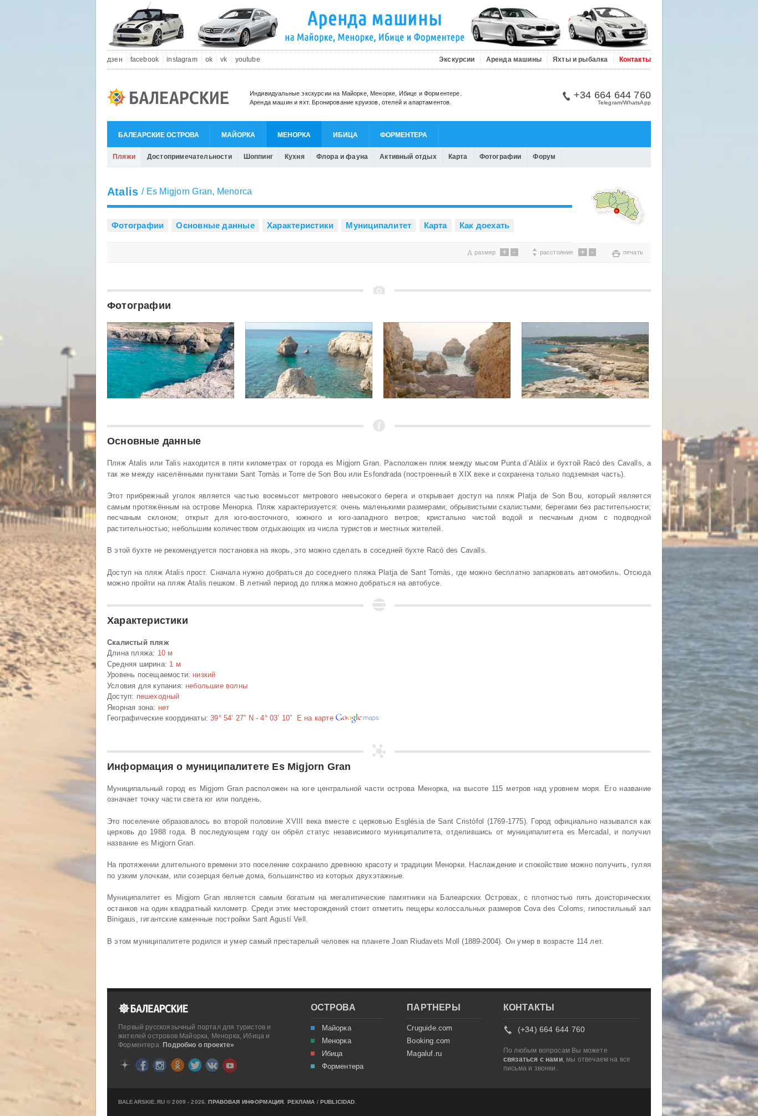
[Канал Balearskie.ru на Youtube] (230, 1065)
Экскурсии (457, 59)
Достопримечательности (189, 157)
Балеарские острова (158, 135)
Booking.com (428, 1041)
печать (633, 252)
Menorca (234, 191)
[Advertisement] (237, 252)
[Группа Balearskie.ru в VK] (212, 1065)
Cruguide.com (429, 1028)
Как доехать (484, 225)
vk (223, 59)
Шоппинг (258, 157)
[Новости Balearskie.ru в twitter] (194, 1065)
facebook (144, 59)
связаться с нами (533, 1059)
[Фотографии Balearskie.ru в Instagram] (159, 1065)
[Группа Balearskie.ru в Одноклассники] (177, 1065)
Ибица (345, 135)
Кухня (295, 157)
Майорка (238, 135)
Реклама (301, 1102)
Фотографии (500, 157)
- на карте (273, 718)
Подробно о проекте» (198, 1045)
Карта (458, 157)
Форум (544, 157)
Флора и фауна (342, 157)
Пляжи (124, 157)
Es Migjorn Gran (179, 191)
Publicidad (337, 1102)
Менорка (294, 135)
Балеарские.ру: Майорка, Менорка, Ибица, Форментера (171, 99)
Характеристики (300, 225)
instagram (182, 59)
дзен (115, 59)
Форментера (403, 135)
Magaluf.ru (424, 1054)
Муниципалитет (378, 225)
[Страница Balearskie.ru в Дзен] (125, 1065)
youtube (247, 59)
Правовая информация (246, 1102)
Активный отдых (408, 157)
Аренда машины (514, 59)
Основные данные (215, 225)
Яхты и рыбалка (580, 59)
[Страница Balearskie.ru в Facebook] (142, 1065)
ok (209, 59)
